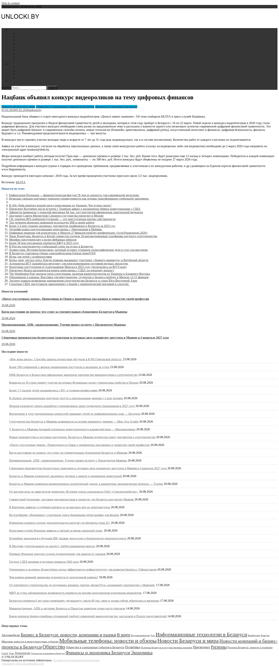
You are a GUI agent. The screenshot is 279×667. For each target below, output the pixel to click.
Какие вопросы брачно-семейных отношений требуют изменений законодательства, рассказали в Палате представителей (88, 616)
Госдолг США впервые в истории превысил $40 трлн (44, 561)
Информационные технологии (37, 43)
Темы (11, 653)
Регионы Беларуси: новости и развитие (250, 647)
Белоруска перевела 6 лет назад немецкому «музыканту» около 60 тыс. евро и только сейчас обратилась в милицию (84, 600)
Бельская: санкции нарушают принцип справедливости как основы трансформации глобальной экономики (79, 198)
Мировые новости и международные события (30, 641)
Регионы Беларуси (29, 53)
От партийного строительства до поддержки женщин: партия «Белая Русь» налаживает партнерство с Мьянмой (82, 585)
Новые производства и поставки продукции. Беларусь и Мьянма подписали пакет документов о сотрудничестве (82, 437)
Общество (54, 647)
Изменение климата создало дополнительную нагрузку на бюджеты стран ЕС (59, 522)
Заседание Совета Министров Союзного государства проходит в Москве (56, 215)
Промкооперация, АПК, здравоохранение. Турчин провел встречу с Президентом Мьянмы (64, 324)
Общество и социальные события (38, 46)
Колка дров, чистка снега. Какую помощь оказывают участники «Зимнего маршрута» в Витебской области (78, 260)
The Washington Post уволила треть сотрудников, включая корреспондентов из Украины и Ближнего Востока (79, 273)
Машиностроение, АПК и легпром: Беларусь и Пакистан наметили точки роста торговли (67, 608)
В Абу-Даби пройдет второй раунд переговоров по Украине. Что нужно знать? (60, 205)
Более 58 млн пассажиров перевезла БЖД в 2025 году (44, 243)
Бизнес (21, 33)
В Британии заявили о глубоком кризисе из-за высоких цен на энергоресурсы (59, 507)
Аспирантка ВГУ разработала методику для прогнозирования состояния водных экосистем (68, 263)
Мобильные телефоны (31, 67)
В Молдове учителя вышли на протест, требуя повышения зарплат (52, 546)
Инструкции (17, 64)
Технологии (22, 653)
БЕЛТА (21, 182)
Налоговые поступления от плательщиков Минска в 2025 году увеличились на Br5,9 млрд (68, 267)
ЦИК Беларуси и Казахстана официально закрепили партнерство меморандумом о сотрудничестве (73, 374)
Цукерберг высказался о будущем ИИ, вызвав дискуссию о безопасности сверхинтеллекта (67, 538)
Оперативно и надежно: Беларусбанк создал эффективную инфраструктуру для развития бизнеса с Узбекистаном (83, 569)
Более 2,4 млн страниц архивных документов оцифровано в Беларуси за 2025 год (62, 226)
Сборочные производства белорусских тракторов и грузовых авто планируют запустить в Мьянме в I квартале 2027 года (85, 337)
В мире (123, 634)
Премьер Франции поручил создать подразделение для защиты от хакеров (57, 554)
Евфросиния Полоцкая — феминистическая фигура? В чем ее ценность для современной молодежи (74, 195)
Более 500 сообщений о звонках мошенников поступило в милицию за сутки (59, 367)
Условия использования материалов (76, 660)
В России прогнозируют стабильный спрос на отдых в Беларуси (51, 246)
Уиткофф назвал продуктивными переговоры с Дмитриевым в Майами (55, 229)
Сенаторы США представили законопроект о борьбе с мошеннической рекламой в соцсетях (69, 284)
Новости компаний (29, 60)
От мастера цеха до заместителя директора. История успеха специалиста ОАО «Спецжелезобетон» (73, 491)
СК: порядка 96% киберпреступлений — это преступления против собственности (62, 219)
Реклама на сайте (20, 81)
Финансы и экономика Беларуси (116, 106)
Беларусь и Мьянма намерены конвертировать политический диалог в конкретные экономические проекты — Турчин (86, 483)
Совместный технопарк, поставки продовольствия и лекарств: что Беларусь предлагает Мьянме (71, 499)
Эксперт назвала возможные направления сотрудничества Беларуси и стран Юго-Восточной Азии (73, 280)
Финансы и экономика (31, 36)
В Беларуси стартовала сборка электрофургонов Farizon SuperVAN (52, 253)
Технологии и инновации (33, 40)
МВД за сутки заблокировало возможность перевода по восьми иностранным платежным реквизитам (75, 592)
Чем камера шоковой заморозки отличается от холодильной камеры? (53, 577)
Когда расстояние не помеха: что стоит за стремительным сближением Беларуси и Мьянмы (64, 311)
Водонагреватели (28, 74)
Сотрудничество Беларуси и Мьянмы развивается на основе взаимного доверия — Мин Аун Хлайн (74, 421)
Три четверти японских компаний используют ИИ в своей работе (51, 222)
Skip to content (11, 3)
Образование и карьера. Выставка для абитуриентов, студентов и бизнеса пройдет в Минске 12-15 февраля (78, 277)
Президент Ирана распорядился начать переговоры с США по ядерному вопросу (61, 270)
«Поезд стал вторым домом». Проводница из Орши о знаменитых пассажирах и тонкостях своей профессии (75, 298)
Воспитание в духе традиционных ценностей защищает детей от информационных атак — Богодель (74, 413)
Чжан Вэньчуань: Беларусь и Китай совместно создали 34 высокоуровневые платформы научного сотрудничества (83, 236)
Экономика (142, 652)
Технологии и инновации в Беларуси (48, 653)
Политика (23, 50)
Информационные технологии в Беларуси (201, 634)
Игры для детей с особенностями (30, 256)
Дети (20, 77)
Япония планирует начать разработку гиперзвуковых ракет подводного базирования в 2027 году (72, 406)
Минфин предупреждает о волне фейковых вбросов (42, 239)
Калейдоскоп (254, 635)
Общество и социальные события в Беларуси (65, 106)
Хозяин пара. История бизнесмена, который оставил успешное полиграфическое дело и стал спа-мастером (78, 249)
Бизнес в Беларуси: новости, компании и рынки (68, 634)
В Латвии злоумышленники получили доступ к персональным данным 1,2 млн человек (66, 398)
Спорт (5, 653)
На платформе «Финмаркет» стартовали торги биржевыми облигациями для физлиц (64, 515)
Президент (201, 647)
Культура (265, 635)
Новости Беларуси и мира (26, 29)
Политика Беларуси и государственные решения (166, 647)
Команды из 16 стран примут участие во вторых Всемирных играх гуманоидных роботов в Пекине (74, 382)
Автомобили (25, 70)
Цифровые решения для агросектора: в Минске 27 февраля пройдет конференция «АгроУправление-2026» (78, 232)
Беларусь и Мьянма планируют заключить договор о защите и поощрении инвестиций (65, 476)
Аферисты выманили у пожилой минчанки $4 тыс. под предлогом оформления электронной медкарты (76, 212)
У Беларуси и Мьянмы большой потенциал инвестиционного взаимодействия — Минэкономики (72, 429)
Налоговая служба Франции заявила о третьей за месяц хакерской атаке (56, 530)
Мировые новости (28, 57)
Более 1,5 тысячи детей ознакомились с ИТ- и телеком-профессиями (53, 390)
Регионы (219, 646)
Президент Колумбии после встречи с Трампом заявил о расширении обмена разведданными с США (74, 208)
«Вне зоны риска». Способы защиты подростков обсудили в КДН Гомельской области (65, 359)
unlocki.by (35, 110)
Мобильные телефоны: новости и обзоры (108, 641)
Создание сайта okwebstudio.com (23, 663)
